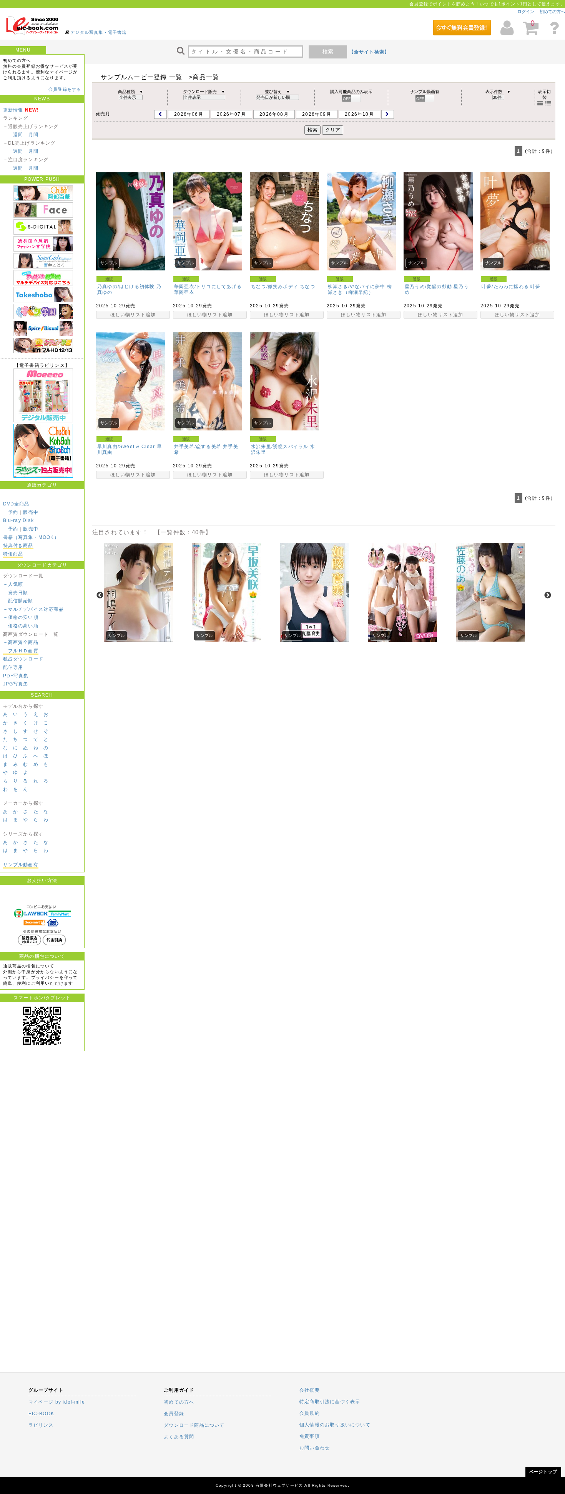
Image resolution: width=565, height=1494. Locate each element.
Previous (100, 595)
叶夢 (535, 286)
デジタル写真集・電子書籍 (98, 32)
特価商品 (13, 554)
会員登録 (174, 1413)
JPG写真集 (15, 684)
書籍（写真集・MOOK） (31, 537)
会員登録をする (64, 89)
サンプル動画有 (20, 864)
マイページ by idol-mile (56, 1402)
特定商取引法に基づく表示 (329, 1401)
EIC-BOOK (41, 1413)
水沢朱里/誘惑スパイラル (279, 446)
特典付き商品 (18, 545)
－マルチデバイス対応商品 (33, 609)
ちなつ (307, 286)
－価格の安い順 (20, 617)
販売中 (30, 512)
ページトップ (543, 1471)
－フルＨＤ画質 (20, 651)
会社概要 (309, 1390)
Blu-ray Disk (18, 520)
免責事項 (309, 1436)
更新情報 (13, 110)
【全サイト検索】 (369, 52)
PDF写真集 (16, 676)
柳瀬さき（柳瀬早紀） (360, 289)
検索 (327, 51)
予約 (13, 512)
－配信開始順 (18, 601)
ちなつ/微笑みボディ (274, 286)
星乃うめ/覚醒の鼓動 (428, 286)
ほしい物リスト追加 (133, 314)
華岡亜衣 (184, 292)
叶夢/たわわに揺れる (505, 286)
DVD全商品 (16, 504)
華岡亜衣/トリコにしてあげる (208, 286)
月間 (33, 134)
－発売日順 (15, 592)
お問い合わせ (314, 1448)
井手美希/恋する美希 (197, 446)
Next (548, 595)
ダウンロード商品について (194, 1425)
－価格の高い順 (20, 626)
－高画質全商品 (20, 642)
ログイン (525, 11)
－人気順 (13, 584)
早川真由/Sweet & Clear (126, 446)
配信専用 (13, 667)
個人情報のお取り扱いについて (335, 1424)
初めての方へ (552, 11)
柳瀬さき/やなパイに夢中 (356, 286)
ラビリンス (41, 1425)
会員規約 (309, 1413)
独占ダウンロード (23, 659)
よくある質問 (179, 1436)
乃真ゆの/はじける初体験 (126, 286)
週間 (18, 134)
